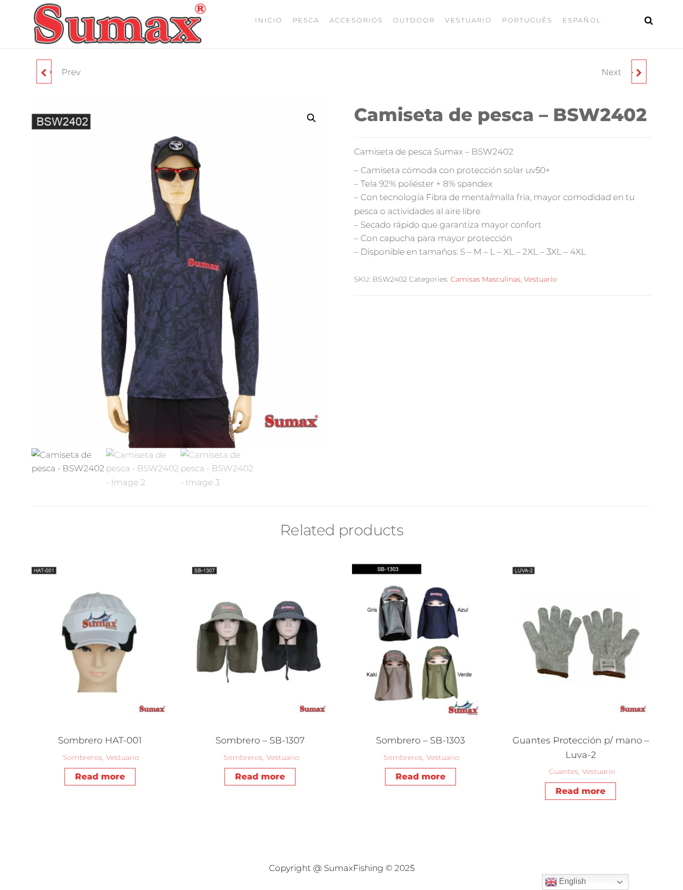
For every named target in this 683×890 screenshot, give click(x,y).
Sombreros (82, 757)
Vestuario (468, 20)
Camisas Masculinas (485, 279)
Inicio (268, 20)
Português (527, 20)
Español (582, 20)
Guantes (563, 771)
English (571, 881)
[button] (311, 118)
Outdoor (414, 20)
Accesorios (356, 20)
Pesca (306, 20)
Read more (100, 776)
